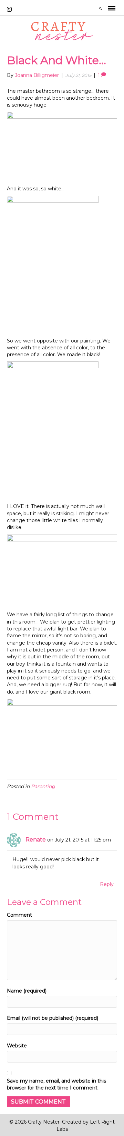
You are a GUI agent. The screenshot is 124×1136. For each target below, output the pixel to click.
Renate (35, 839)
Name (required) (26, 991)
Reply (107, 884)
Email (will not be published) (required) (52, 1018)
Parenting (43, 786)
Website (17, 1046)
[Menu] (111, 9)
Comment (19, 915)
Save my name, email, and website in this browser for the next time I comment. (56, 1084)
